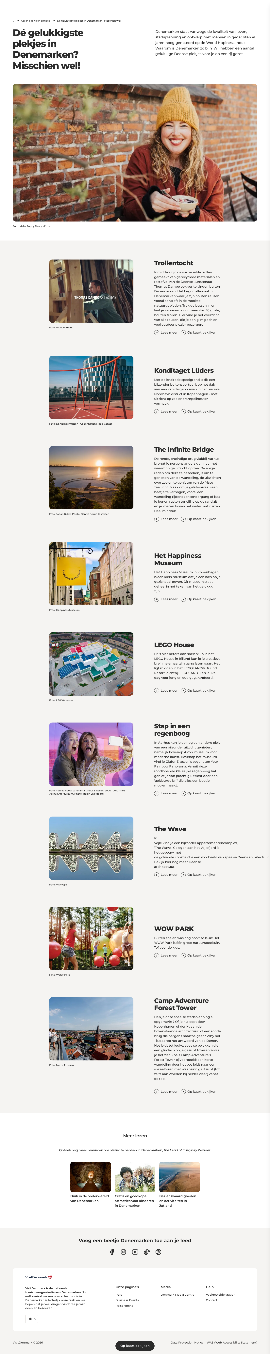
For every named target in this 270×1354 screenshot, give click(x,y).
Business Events (127, 1300)
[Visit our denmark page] (111, 1251)
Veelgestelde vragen (220, 1294)
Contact (211, 1300)
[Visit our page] (123, 1251)
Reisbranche (124, 1305)
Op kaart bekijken (135, 1346)
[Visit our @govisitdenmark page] (146, 1251)
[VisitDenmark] (38, 1277)
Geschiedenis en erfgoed (35, 20)
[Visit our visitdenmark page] (135, 1251)
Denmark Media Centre (177, 1294)
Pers (119, 1294)
